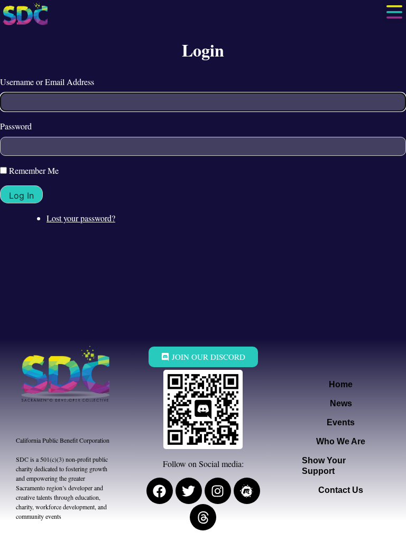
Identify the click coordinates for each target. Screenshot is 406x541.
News (341, 403)
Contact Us (340, 490)
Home (341, 384)
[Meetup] (247, 491)
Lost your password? (81, 217)
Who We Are (340, 441)
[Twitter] (189, 491)
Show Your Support (324, 465)
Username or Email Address (47, 81)
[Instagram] (218, 491)
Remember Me (34, 170)
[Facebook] (159, 491)
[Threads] (203, 517)
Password (16, 126)
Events (341, 422)
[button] (394, 12)
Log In (21, 195)
